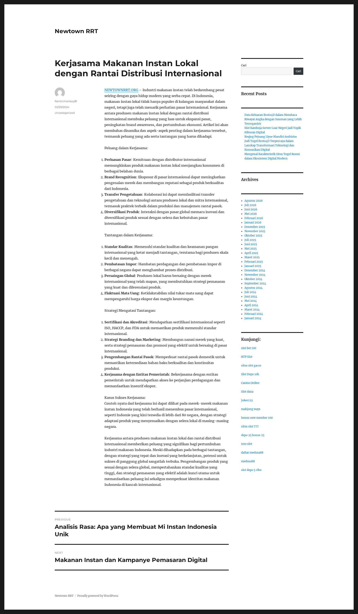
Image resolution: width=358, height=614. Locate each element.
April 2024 (251, 305)
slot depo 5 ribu (251, 470)
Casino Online (250, 383)
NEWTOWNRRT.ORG (121, 90)
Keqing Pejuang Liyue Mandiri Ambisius (270, 136)
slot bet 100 (248, 348)
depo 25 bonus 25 (252, 435)
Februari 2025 (253, 261)
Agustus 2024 (253, 288)
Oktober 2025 (253, 235)
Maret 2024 (252, 309)
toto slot (246, 444)
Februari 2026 (253, 218)
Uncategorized (65, 112)
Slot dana (247, 391)
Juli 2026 (250, 205)
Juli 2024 (250, 292)
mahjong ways (250, 409)
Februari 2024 (253, 314)
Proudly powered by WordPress (97, 596)
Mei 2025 (250, 248)
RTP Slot (246, 357)
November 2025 (254, 231)
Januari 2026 (252, 222)
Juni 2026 (250, 209)
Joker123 (247, 400)
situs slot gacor (251, 365)
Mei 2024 (250, 301)
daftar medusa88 (252, 452)
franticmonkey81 (66, 101)
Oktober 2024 (253, 279)
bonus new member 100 (257, 418)
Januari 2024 (252, 318)
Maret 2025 (252, 257)
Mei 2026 (250, 214)
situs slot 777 (250, 426)
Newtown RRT (76, 31)
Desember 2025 (254, 227)
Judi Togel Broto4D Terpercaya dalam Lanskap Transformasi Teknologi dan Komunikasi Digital (269, 145)
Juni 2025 (250, 244)
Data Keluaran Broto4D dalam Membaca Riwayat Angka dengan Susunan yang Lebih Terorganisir (273, 119)
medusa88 (248, 461)
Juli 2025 (250, 240)
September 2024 (255, 283)
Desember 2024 (254, 270)
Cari (243, 65)
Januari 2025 (252, 266)
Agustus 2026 (253, 201)
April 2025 (251, 253)
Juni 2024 (250, 296)
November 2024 (254, 275)
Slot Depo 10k (250, 374)
